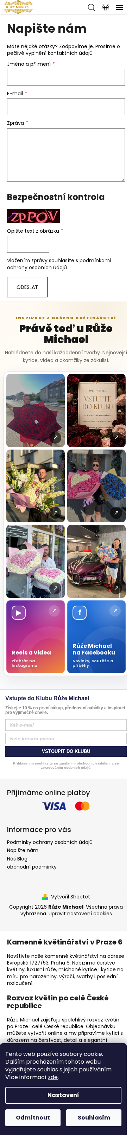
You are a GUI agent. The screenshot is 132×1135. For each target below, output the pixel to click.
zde (53, 1077)
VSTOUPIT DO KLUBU (66, 751)
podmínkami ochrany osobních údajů (59, 264)
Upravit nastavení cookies (80, 913)
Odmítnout (33, 1118)
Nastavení (63, 1095)
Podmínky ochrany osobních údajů (50, 842)
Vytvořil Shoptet (70, 897)
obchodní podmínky (32, 866)
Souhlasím (94, 1118)
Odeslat (27, 287)
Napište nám (22, 850)
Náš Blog (17, 858)
